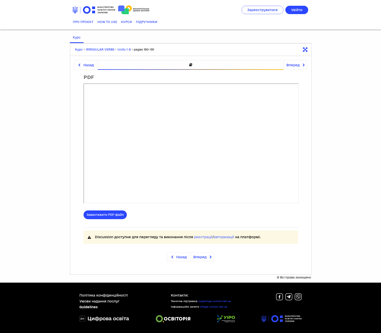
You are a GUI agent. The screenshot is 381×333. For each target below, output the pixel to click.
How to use (107, 22)
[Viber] (298, 299)
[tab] (191, 65)
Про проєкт (83, 22)
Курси (126, 22)
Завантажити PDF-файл (105, 214)
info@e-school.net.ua (213, 306)
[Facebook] (279, 299)
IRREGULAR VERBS (100, 49)
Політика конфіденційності (103, 295)
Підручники (146, 22)
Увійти (296, 10)
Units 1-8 (124, 49)
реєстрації (203, 237)
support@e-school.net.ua (214, 301)
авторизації (224, 237)
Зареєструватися (262, 10)
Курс (77, 37)
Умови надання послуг (99, 301)
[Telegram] (288, 299)
